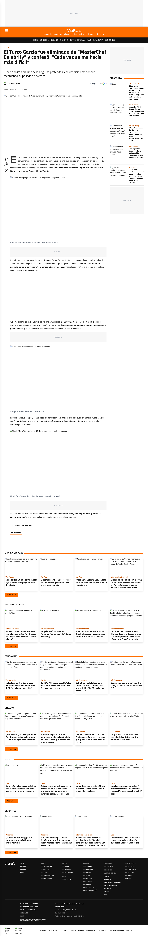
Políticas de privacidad (29, 907)
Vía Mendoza (66, 879)
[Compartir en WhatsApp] (6, 164)
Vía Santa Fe (87, 878)
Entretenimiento (110, 885)
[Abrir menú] (24, 30)
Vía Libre (128, 875)
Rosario (54, 40)
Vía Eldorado (88, 869)
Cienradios (90, 930)
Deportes (107, 888)
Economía (107, 879)
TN (49, 930)
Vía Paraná (87, 884)
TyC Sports (102, 930)
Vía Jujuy (65, 866)
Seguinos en (97, 83)
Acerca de (24, 913)
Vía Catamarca (67, 872)
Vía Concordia (88, 887)
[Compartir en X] (6, 170)
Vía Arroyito (46, 869)
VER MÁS (10, 595)
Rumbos (128, 878)
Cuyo (88, 40)
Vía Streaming (130, 869)
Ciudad (81, 930)
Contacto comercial (28, 910)
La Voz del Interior (116, 930)
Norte (72, 40)
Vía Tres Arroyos (47, 875)
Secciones (110, 40)
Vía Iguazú (87, 872)
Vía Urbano (129, 866)
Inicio (35, 40)
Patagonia (98, 40)
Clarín (43, 930)
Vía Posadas (87, 866)
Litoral (81, 40)
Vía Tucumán (66, 869)
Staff (22, 916)
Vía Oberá (86, 875)
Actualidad (16, 532)
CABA (22, 872)
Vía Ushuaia (108, 866)
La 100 (73, 930)
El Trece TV (57, 930)
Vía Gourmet (129, 872)
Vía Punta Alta (46, 878)
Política (107, 876)
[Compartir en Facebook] (6, 159)
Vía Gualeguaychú (90, 890)
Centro (64, 40)
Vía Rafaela (87, 881)
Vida (105, 894)
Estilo (106, 891)
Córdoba (44, 40)
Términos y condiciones (29, 904)
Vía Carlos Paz (46, 866)
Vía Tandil (44, 872)
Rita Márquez (14, 83)
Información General (112, 882)
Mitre (66, 930)
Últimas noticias (110, 873)
